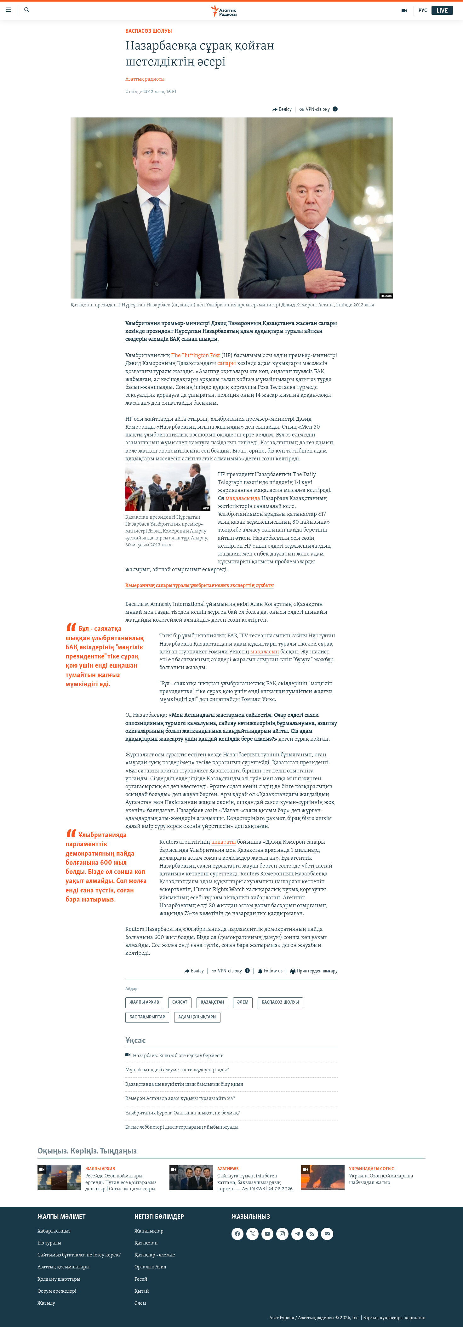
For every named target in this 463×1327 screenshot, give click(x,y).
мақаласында (243, 499)
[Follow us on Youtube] (267, 1234)
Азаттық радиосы (144, 79)
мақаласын (264, 652)
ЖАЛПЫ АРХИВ (100, 1169)
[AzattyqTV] (404, 10)
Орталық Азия (150, 1267)
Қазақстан (146, 1243)
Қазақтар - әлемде (154, 1255)
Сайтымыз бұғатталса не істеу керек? (79, 1255)
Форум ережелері (57, 1291)
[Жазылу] (327, 1234)
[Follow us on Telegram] (297, 1234)
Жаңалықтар (148, 1231)
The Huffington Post (195, 356)
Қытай (141, 1291)
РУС (423, 10)
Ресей (140, 1279)
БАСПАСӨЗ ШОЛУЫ (148, 31)
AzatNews (227, 1169)
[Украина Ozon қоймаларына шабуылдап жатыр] (323, 1177)
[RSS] (312, 1234)
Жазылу (46, 1303)
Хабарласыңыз (54, 1231)
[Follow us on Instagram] (282, 1234)
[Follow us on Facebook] (237, 1234)
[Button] (282, 109)
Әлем (140, 1303)
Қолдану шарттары (58, 1279)
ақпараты (223, 842)
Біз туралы (49, 1243)
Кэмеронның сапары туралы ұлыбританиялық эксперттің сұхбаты (199, 585)
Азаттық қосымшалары (63, 1267)
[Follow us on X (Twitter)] (252, 1234)
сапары (226, 364)
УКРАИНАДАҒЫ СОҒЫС (371, 1169)
